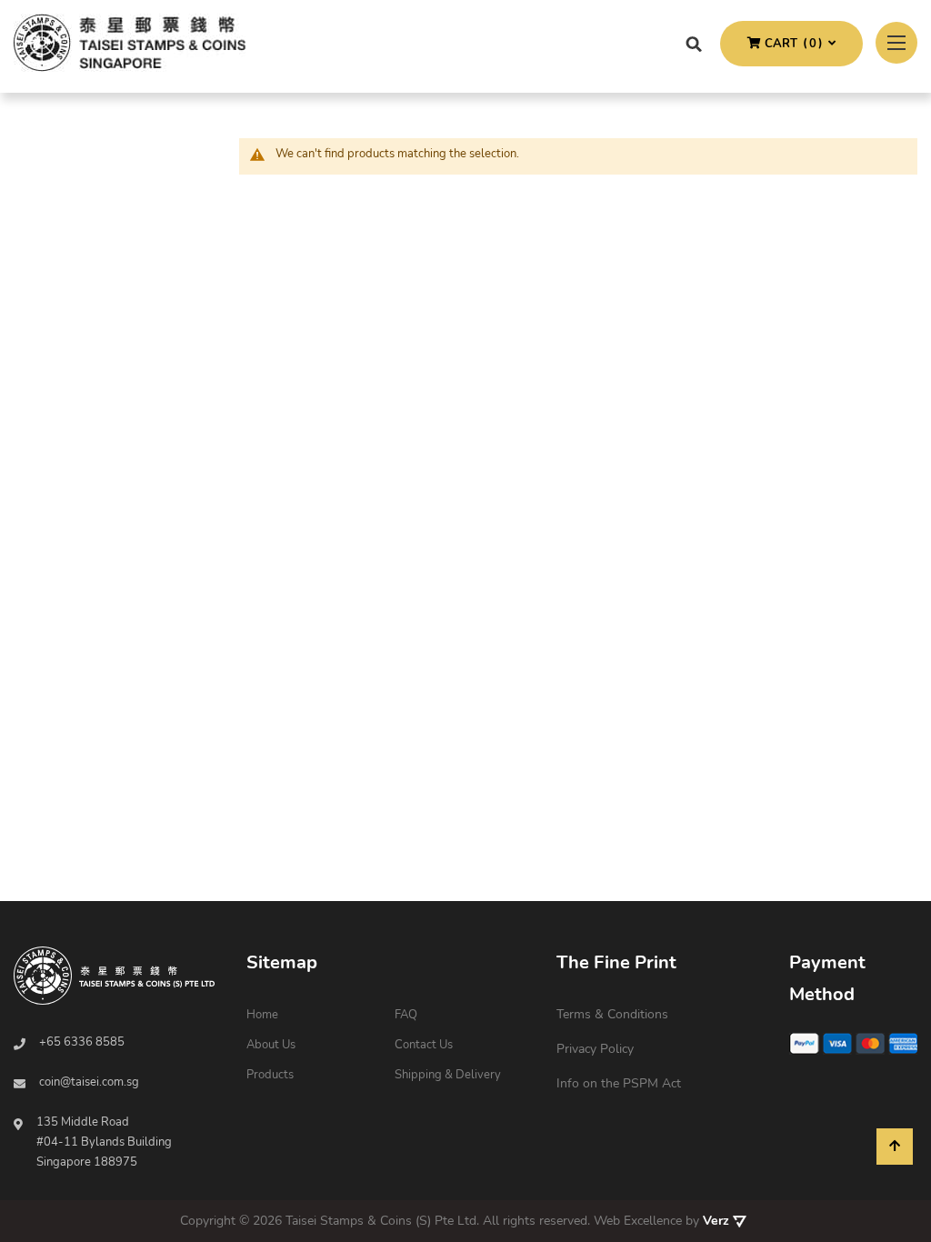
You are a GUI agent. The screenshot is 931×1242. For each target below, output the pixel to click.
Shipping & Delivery (448, 1075)
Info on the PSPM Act (618, 1083)
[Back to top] (894, 1146)
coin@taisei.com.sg (89, 1082)
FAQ (406, 1015)
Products (270, 1075)
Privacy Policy (595, 1048)
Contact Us (424, 1045)
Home (262, 1015)
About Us (270, 1045)
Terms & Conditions (612, 1014)
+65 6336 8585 (82, 1042)
